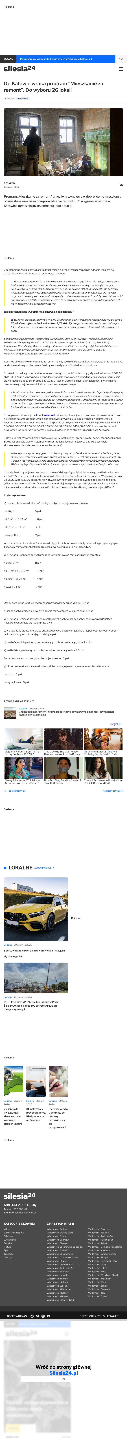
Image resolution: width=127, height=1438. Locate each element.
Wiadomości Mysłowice (58, 1289)
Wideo (7, 1229)
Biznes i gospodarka (14, 1232)
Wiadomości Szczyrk (98, 1257)
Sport (6, 1250)
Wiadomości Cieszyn (57, 1243)
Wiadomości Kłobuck (57, 1282)
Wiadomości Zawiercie (99, 1289)
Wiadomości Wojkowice (100, 1278)
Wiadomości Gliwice (57, 1261)
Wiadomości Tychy (97, 1264)
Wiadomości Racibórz (98, 1232)
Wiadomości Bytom (56, 1236)
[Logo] (19, 70)
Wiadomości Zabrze (97, 1285)
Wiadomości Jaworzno (58, 1271)
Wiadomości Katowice (58, 1275)
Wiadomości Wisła (97, 1271)
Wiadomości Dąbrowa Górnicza (62, 1257)
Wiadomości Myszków (58, 1292)
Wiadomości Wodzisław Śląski (103, 1275)
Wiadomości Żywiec (98, 1296)
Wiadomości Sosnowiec (99, 1250)
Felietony (8, 1236)
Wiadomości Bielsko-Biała (60, 1232)
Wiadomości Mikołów (57, 1296)
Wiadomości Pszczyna (99, 1229)
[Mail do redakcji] (121, 185)
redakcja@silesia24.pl (24, 1212)
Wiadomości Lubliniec (58, 1285)
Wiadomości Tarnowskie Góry (102, 1261)
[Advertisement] (63, 29)
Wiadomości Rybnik (97, 1243)
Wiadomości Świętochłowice (102, 1254)
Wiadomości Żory (96, 1292)
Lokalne (23, 708)
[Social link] (32, 1316)
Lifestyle (8, 1257)
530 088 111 (20, 1209)
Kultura (7, 1246)
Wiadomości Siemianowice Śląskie (105, 1246)
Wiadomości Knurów (57, 1278)
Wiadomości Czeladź (57, 1250)
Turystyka (9, 1254)
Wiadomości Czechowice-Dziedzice (64, 1246)
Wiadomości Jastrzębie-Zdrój (61, 1268)
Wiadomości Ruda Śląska (100, 1239)
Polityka (8, 1243)
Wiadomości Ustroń (97, 1268)
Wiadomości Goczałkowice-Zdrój (63, 1264)
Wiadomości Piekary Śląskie (61, 1300)
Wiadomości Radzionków (100, 1236)
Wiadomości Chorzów (58, 1239)
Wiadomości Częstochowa (60, 1254)
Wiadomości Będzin (57, 1229)
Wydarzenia (10, 1239)
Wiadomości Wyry (97, 1282)
